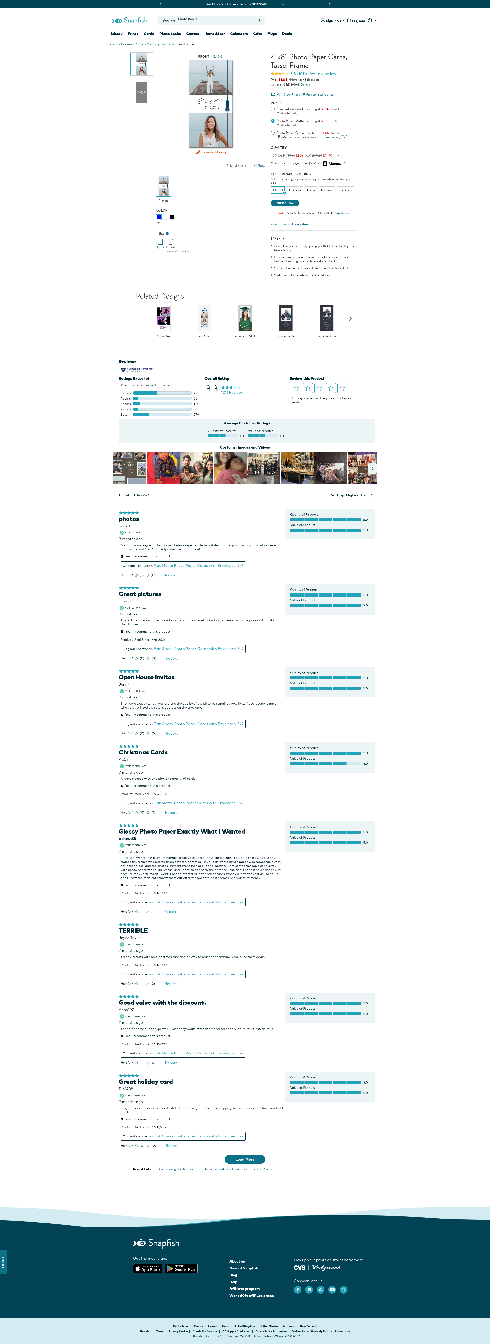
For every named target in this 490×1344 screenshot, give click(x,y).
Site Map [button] (145, 1331)
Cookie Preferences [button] (205, 1331)
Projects (358, 21)
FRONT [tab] (203, 56)
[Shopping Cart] (375, 20)
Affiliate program (244, 1288)
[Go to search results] (258, 20)
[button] (227, 165)
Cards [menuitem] (149, 33)
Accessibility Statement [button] (271, 1331)
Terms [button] (160, 1331)
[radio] (159, 217)
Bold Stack (204, 336)
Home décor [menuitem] (214, 33)
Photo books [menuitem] (170, 33)
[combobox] (211, 20)
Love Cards (159, 1169)
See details (342, 213)
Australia (289, 1326)
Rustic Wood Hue (286, 336)
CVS (344, 137)
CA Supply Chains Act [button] (236, 1331)
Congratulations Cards (183, 1169)
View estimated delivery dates (290, 224)
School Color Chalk (245, 336)
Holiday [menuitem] (115, 33)
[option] (141, 64)
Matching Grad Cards (160, 44)
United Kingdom (245, 1326)
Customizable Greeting (291, 174)
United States (269, 1326)
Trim (160, 234)
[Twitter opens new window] (345, 1288)
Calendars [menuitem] (239, 33)
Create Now (285, 203)
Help (233, 1282)
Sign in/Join (335, 21)
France (199, 1326)
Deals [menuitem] (287, 33)
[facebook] (299, 1288)
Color (161, 210)
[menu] (259, 165)
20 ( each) (302, 155)
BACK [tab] (217, 56)
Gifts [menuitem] (257, 33)
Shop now (257, 4)
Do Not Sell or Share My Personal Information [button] (321, 1331)
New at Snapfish (243, 1268)
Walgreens (332, 137)
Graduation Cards (132, 44)
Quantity (279, 148)
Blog (233, 1275)
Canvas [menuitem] (192, 33)
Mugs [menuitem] (272, 33)
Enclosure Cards (237, 1169)
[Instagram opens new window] (311, 1288)
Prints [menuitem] (133, 33)
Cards (114, 44)
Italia (226, 1326)
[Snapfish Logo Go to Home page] (129, 20)
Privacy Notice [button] (178, 1331)
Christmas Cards (261, 1169)
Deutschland (181, 1326)
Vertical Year (163, 336)
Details (305, 84)
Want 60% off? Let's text (251, 1295)
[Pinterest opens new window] (322, 1288)
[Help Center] (369, 20)
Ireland (213, 1326)
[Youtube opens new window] (334, 1288)
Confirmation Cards (212, 1169)
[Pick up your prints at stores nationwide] (299, 1267)
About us (237, 1261)
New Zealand (308, 1326)
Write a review (323, 73)
